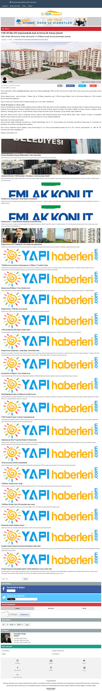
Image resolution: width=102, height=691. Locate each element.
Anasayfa (5, 6)
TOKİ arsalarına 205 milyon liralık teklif (15, 330)
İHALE (10, 39)
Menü (7, 29)
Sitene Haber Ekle (15, 6)
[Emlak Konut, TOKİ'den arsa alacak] (51, 300)
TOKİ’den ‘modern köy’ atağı (11, 484)
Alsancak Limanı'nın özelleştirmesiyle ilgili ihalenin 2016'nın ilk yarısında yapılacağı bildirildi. (26, 527)
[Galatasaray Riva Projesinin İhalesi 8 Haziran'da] (51, 431)
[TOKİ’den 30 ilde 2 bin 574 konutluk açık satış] (51, 495)
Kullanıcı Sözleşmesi (58, 651)
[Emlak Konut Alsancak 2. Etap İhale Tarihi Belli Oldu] (51, 341)
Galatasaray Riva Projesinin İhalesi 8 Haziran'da (19, 440)
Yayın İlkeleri (55, 654)
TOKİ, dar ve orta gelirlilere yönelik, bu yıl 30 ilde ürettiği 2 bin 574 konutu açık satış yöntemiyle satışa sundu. (30, 507)
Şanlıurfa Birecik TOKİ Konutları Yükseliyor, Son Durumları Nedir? (25, 176)
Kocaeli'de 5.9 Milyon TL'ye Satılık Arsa (15, 373)
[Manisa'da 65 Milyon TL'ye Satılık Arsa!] (51, 279)
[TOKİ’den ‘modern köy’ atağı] (51, 474)
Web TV (84, 663)
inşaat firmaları (51, 689)
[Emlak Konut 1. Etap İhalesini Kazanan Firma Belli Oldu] (51, 212)
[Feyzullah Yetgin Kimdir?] (7, 638)
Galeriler (51, 663)
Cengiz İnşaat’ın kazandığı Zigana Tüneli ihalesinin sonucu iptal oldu (26, 569)
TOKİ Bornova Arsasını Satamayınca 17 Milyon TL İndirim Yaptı (24, 265)
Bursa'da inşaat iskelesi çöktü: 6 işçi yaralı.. (16, 2)
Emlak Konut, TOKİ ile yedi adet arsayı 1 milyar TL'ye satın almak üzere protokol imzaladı (25, 311)
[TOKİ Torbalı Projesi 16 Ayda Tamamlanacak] (51, 408)
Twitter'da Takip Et (15, 596)
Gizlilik (4, 654)
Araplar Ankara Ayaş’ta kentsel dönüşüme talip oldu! (21, 546)
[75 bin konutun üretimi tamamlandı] (51, 453)
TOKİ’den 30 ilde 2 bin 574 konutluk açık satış (18, 504)
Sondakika (17, 663)
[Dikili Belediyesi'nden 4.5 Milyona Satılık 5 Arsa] (51, 385)
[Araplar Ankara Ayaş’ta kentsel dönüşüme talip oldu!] (51, 537)
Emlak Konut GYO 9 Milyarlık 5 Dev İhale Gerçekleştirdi (21, 244)
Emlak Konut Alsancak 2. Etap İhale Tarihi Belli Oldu (20, 351)
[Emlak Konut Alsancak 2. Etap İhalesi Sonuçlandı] (51, 189)
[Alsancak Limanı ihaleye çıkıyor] (51, 516)
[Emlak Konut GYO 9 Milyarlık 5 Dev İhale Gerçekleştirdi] (51, 235)
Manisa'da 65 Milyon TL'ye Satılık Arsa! (15, 288)
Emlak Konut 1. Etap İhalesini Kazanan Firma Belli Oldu (21, 222)
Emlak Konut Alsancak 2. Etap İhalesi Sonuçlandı (19, 199)
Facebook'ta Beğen (16, 587)
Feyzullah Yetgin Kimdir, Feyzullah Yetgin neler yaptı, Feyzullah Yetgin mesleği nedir (22, 640)
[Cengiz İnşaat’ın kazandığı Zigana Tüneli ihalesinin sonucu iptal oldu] (51, 560)
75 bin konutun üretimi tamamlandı (14, 463)
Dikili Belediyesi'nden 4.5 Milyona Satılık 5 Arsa (18, 394)
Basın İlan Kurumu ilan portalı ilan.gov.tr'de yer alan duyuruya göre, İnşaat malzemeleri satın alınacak (28, 157)
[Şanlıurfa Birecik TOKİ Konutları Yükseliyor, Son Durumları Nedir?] (51, 167)
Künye (24, 6)
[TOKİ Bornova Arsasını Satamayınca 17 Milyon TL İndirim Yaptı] (51, 256)
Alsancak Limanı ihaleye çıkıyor (13, 525)
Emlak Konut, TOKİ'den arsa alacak (14, 309)
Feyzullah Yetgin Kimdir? (20, 635)
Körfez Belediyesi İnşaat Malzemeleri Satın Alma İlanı (21, 155)
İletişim (30, 6)
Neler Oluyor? (17, 670)
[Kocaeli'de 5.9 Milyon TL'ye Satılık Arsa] (51, 364)
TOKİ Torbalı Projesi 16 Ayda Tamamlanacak (17, 417)
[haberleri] (2, 136)
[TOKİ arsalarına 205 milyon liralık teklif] (51, 320)
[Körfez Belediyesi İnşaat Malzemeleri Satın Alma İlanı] (51, 146)
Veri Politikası (6, 651)
